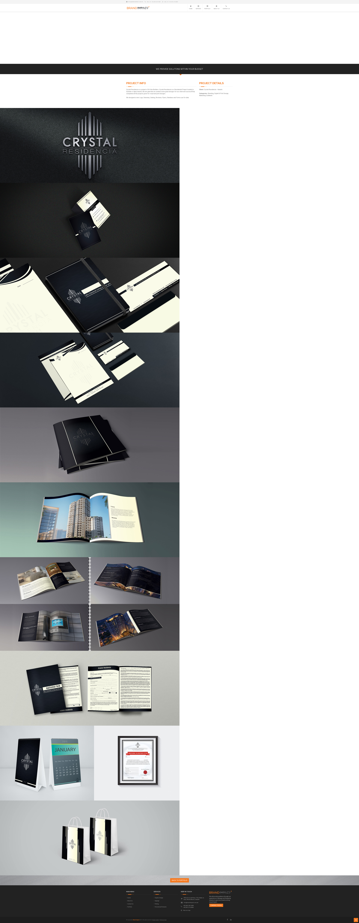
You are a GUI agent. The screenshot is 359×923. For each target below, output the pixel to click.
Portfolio (207, 8)
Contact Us (226, 8)
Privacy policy (155, 919)
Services (198, 8)
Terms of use (163, 919)
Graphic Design (159, 897)
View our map (186, 910)
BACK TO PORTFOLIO (179, 880)
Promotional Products (160, 907)
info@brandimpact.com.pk (135, 1)
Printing (157, 904)
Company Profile (216, 905)
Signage (157, 900)
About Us (216, 8)
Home (190, 8)
